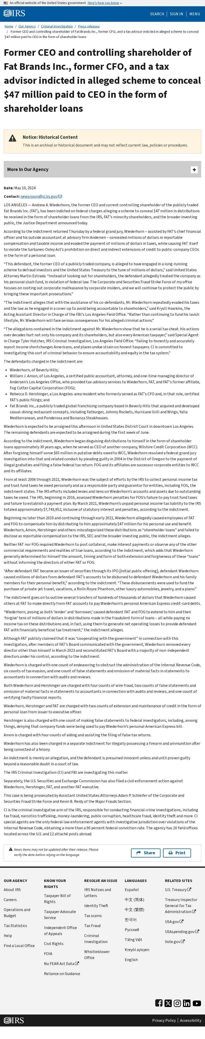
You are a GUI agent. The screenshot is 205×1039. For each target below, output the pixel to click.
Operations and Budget (17, 912)
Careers (10, 899)
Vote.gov (172, 941)
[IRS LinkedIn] (186, 1002)
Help (8, 935)
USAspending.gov (179, 931)
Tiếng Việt (133, 939)
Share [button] (149, 853)
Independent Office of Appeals (60, 930)
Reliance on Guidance (62, 973)
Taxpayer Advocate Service (60, 914)
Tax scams (93, 915)
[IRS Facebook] (158, 1002)
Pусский (132, 929)
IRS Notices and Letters (97, 892)
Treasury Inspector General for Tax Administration (181, 905)
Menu (195, 14)
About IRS (12, 889)
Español (132, 889)
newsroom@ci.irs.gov (38, 196)
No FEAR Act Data (59, 963)
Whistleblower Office (97, 954)
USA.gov (172, 921)
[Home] (14, 13)
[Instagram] (177, 1002)
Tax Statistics (15, 925)
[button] (176, 14)
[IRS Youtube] (196, 1002)
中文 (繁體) (134, 909)
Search (157, 14)
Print (181, 853)
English (131, 959)
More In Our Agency (27, 169)
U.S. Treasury (175, 889)
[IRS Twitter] (168, 1002)
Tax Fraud (92, 925)
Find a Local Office (19, 945)
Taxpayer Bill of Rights (57, 898)
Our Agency (27, 26)
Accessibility (190, 1020)
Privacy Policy (164, 1020)
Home (9, 26)
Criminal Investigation (57, 26)
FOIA (48, 953)
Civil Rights (54, 943)
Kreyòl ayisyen (137, 949)
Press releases (89, 26)
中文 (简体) (134, 899)
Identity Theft (96, 905)
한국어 (131, 919)
